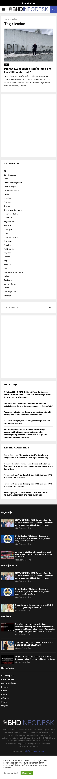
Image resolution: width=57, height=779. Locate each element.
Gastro (7, 206)
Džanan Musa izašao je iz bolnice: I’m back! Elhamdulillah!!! (27, 70)
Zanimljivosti (10, 292)
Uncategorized (10, 284)
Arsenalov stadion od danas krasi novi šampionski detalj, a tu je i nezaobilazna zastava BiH (33, 554)
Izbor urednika (10, 214)
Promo (7, 257)
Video (6, 288)
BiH (5, 171)
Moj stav (8, 241)
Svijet (6, 276)
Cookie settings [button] (11, 773)
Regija (7, 260)
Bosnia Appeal (10, 187)
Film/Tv (7, 198)
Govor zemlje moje (13, 210)
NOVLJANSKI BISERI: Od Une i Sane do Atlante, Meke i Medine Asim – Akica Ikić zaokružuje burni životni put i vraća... (34, 522)
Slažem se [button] (26, 773)
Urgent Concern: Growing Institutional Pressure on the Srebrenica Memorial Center (35, 657)
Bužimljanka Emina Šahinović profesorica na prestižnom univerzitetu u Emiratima (28, 466)
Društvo (7, 194)
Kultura (7, 225)
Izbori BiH (8, 218)
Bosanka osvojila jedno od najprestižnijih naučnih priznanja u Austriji (34, 606)
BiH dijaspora (10, 175)
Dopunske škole (11, 190)
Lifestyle (8, 229)
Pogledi (7, 253)
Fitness (7, 202)
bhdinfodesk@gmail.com (34, 751)
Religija (7, 264)
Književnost (9, 221)
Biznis (6, 179)
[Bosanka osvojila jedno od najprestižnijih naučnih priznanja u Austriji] (7, 608)
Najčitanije (9, 249)
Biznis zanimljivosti (13, 183)
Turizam (8, 280)
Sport (6, 64)
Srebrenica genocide (13, 272)
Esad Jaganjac (10, 492)
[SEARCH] (50, 307)
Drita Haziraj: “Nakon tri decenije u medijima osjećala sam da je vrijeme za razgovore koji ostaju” (32, 538)
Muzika (7, 245)
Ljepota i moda (11, 237)
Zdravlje (7, 296)
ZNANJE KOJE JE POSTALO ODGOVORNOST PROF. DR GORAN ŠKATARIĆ (35, 643)
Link (6, 233)
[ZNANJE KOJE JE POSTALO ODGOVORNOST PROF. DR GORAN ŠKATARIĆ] (7, 645)
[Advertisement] (28, 125)
